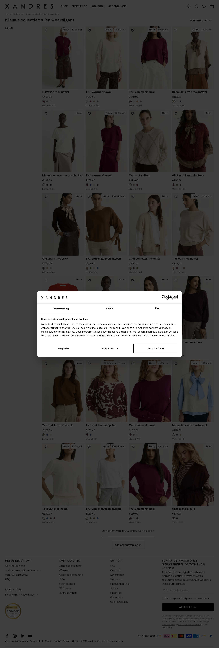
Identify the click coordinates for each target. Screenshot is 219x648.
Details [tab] (110, 308)
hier (173, 335)
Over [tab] (157, 308)
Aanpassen (107, 348)
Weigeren (63, 348)
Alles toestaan (155, 348)
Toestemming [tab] (61, 308)
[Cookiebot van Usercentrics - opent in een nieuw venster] (164, 297)
